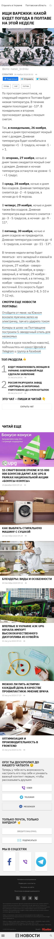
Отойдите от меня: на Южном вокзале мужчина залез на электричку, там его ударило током (25, 317)
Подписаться (29, 840)
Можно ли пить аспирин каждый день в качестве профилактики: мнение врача (25, 687)
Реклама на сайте (27, 887)
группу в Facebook (29, 351)
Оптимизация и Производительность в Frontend (20, 742)
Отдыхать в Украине (11, 5)
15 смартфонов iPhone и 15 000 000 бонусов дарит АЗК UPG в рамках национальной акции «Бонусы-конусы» (25, 475)
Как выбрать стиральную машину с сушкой (22, 530)
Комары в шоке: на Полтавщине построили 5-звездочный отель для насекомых (26, 332)
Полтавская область (35, 5)
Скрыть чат (27, 406)
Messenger (29, 806)
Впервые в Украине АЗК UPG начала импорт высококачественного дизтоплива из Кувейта (23, 631)
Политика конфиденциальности (27, 891)
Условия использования (26, 879)
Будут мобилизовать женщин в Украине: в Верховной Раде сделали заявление (28, 370)
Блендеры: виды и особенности (27, 579)
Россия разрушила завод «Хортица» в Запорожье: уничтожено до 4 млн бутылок (28, 386)
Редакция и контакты (27, 883)
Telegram (29, 797)
